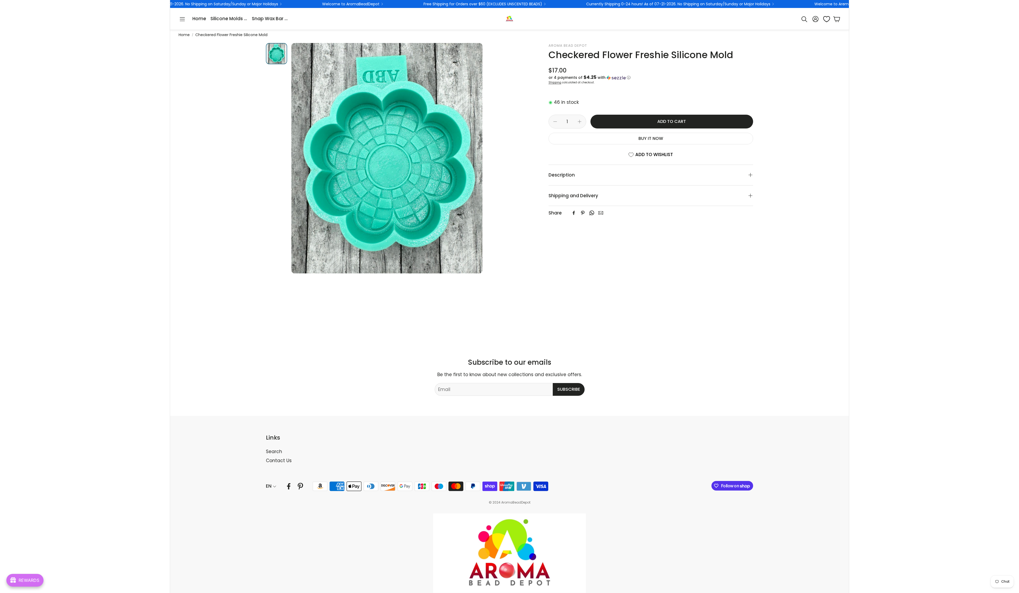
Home (184, 34)
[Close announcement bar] (844, 4)
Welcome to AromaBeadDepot (265, 4)
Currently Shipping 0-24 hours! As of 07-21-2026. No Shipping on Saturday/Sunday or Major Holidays (593, 4)
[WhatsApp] (591, 212)
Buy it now (650, 138)
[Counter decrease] (555, 121)
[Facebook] (573, 212)
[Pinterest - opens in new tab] (300, 486)
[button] (182, 19)
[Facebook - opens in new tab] (288, 486)
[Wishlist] (825, 19)
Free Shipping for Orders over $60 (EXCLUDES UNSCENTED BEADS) (397, 4)
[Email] (600, 212)
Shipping (555, 82)
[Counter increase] (579, 121)
